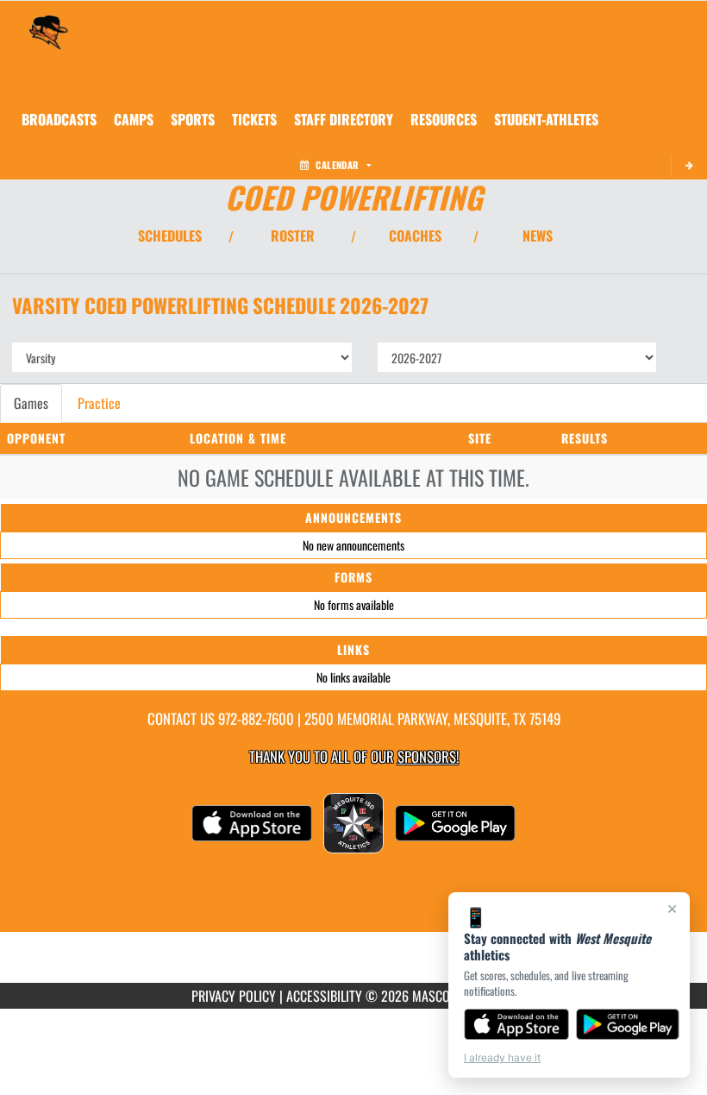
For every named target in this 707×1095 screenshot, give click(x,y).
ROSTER (293, 235)
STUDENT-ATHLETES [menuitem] (546, 119)
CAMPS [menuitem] (133, 119)
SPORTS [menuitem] (193, 119)
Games (31, 403)
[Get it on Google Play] (628, 1024)
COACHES (415, 235)
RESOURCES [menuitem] (443, 119)
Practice (99, 403)
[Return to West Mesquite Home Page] (48, 22)
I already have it (502, 1057)
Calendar (337, 165)
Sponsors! (428, 756)
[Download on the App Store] (516, 1024)
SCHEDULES (170, 235)
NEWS (537, 235)
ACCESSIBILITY (324, 995)
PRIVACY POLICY (233, 995)
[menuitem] (59, 119)
